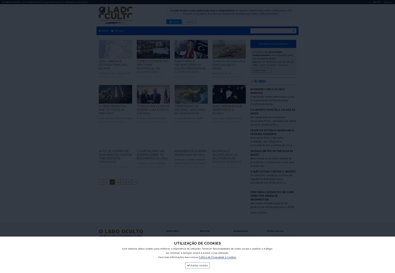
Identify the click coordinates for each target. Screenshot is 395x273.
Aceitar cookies (199, 265)
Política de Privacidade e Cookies (217, 257)
